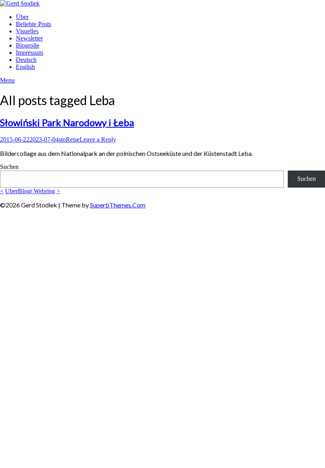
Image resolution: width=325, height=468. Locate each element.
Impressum (29, 52)
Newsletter (29, 38)
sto (62, 139)
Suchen (9, 166)
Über (22, 16)
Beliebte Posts (33, 24)
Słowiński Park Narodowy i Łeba (67, 122)
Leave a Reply (98, 139)
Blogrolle (27, 45)
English (25, 66)
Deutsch (26, 59)
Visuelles (27, 31)
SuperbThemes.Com (117, 205)
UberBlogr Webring (30, 191)
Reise (73, 139)
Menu (7, 80)
